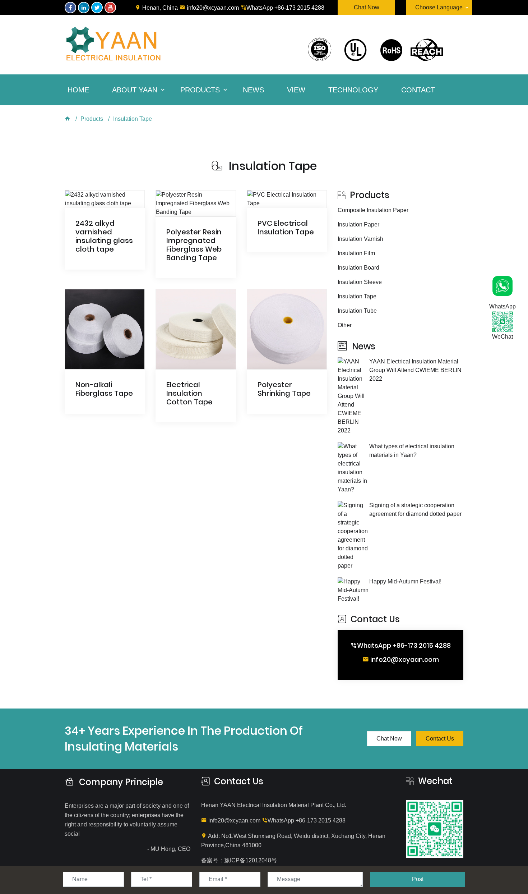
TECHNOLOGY (353, 90)
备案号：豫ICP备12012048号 (239, 860)
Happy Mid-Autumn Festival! (405, 581)
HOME (78, 90)
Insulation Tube (357, 311)
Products (91, 119)
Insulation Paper (358, 224)
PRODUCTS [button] (200, 90)
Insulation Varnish (360, 239)
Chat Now (366, 7)
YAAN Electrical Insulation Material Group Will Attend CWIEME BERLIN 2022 (415, 370)
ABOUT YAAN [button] (134, 90)
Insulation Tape (132, 119)
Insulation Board (358, 268)
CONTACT (418, 90)
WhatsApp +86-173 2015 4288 (285, 8)
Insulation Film (356, 253)
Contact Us (440, 738)
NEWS (253, 90)
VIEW (296, 90)
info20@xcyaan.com (212, 8)
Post (417, 879)
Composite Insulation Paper (373, 210)
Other (345, 325)
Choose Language (439, 7)
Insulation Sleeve (360, 282)
